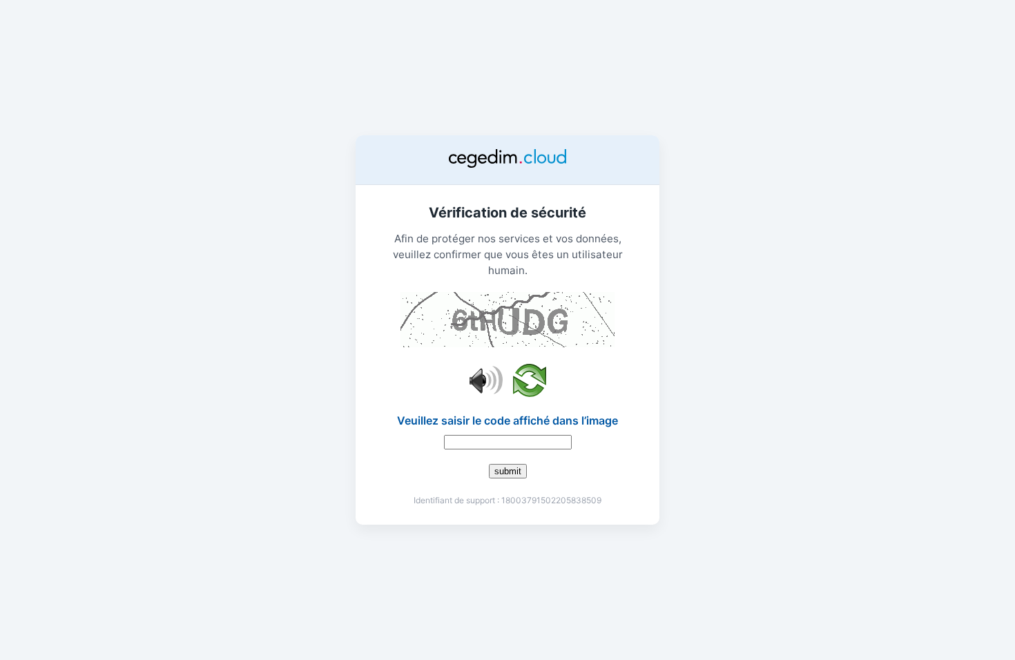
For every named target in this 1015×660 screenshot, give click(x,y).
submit (507, 471)
